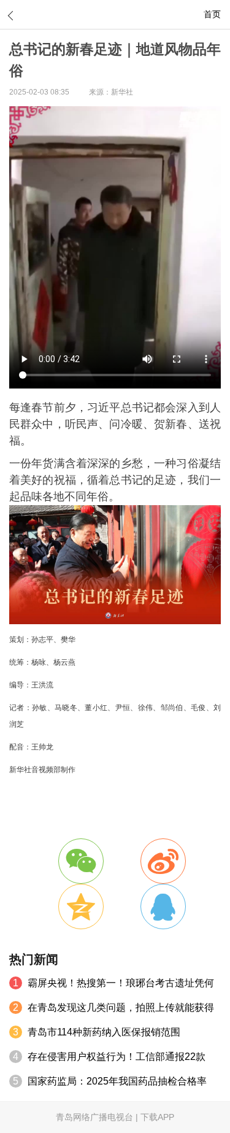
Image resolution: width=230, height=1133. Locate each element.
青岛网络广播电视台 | (98, 1117)
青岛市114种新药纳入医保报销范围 (104, 1032)
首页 (212, 14)
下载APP (157, 1117)
